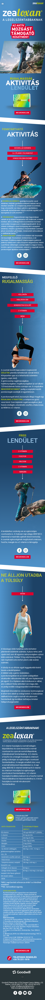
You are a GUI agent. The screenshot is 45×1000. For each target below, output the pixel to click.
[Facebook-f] (19, 255)
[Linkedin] (30, 993)
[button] (2, 3)
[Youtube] (25, 993)
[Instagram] (25, 255)
